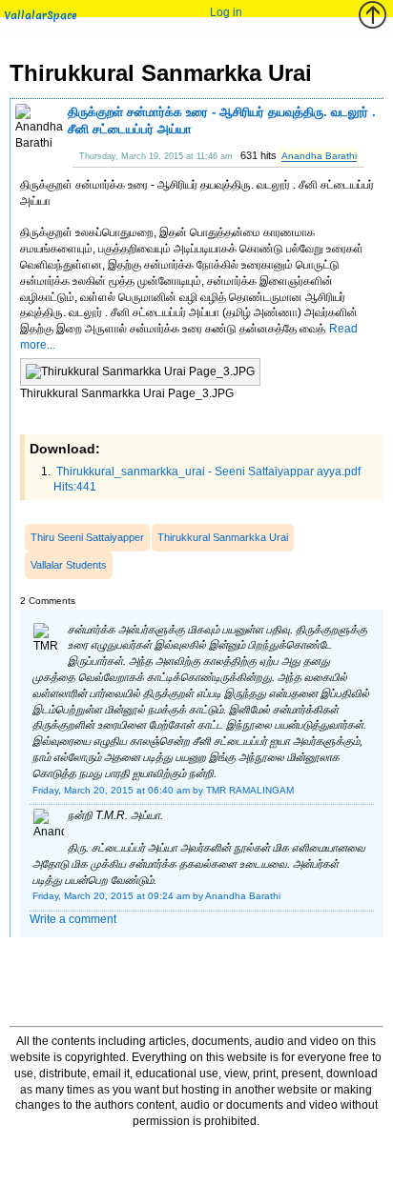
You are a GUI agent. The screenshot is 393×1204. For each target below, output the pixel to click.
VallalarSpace (40, 15)
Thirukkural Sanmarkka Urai (222, 537)
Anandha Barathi (319, 155)
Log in (226, 12)
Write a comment (73, 919)
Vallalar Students (69, 565)
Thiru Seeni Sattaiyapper (87, 537)
